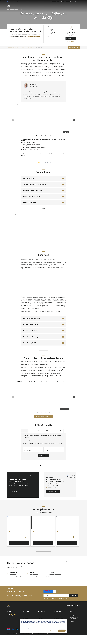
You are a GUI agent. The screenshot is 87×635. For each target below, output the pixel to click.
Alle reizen (25, 613)
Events (58, 1)
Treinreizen (40, 618)
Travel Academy (68, 1)
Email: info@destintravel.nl (74, 615)
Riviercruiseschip (31, 47)
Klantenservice (56, 613)
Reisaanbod (12, 9)
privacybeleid (45, 623)
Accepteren (62, 630)
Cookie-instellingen (53, 630)
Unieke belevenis (10, 47)
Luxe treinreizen (26, 618)
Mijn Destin (62, 1)
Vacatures (54, 1)
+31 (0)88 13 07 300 (76, 1)
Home (8, 9)
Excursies (24, 47)
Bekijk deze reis (18, 542)
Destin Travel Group (42, 613)
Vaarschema (18, 47)
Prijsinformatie (39, 47)
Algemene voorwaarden (58, 618)
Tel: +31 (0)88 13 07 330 (73, 613)
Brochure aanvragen (72, 46)
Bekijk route (71, 621)
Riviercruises (16, 9)
